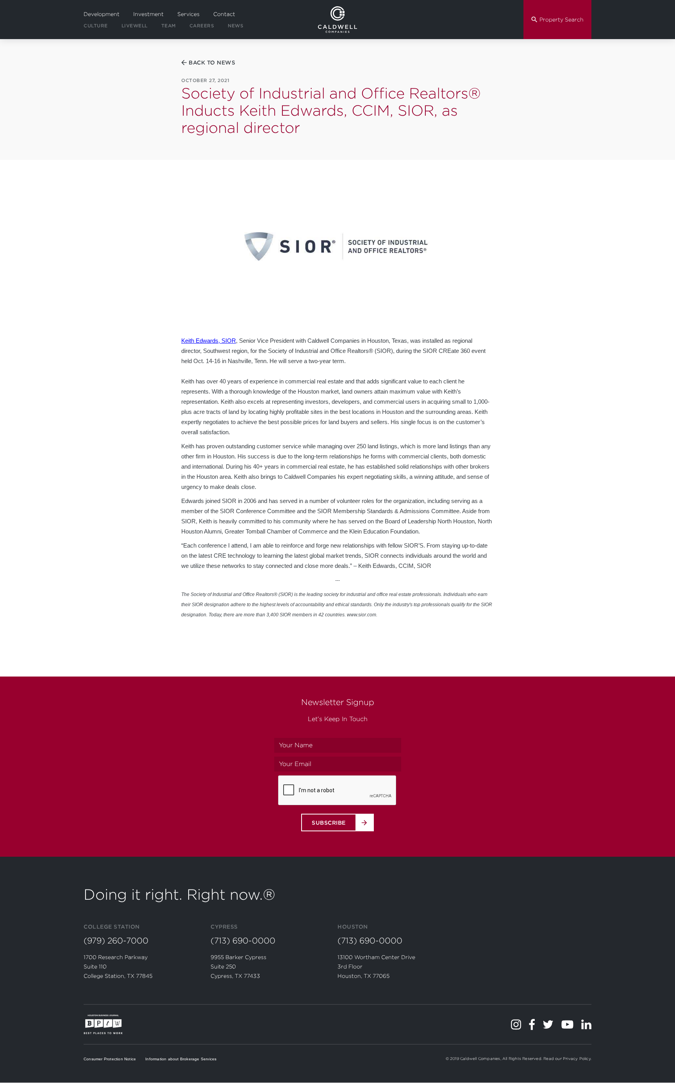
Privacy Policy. (577, 1058)
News (235, 25)
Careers (201, 25)
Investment (148, 14)
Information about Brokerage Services (180, 1059)
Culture (96, 25)
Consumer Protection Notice (110, 1059)
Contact (224, 14)
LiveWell (134, 25)
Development (102, 14)
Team (168, 25)
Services (188, 14)
